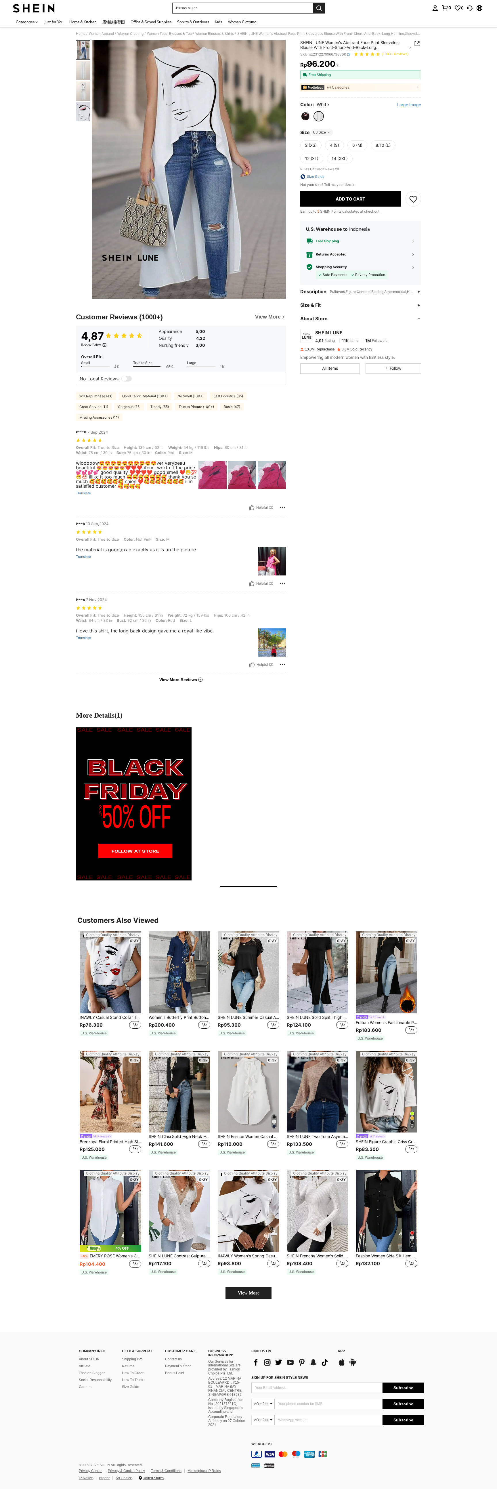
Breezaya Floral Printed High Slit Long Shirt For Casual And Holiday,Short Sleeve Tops (110, 1141)
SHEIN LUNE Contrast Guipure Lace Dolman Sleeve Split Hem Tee (179, 1256)
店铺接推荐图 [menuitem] (113, 22)
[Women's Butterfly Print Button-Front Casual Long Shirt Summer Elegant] (179, 972)
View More (248, 1292)
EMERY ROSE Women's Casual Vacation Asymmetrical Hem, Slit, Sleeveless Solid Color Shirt (111, 1256)
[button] (469, 8)
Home (80, 34)
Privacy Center (90, 1471)
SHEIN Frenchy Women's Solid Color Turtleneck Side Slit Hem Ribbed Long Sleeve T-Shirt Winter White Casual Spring (317, 1256)
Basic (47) (232, 407)
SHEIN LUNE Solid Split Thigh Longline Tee (317, 1017)
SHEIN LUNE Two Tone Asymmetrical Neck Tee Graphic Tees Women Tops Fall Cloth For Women (317, 1136)
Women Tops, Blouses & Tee (169, 34)
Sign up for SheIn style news (279, 1378)
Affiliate (84, 1366)
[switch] (126, 379)
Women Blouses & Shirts (214, 34)
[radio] (305, 116)
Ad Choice (124, 1478)
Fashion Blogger (92, 1373)
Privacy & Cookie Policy (126, 1471)
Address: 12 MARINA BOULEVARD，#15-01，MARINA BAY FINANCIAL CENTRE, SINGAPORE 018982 (225, 1386)
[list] (291, 1362)
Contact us (173, 1359)
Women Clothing (130, 34)
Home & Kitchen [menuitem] (83, 22)
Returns (128, 1366)
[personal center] (435, 8)
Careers (85, 1387)
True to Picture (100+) (196, 407)
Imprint (104, 1478)
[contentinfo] (337, 1454)
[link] (446, 7)
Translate (83, 493)
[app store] (342, 1365)
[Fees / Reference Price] (337, 65)
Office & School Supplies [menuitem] (151, 22)
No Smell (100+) (190, 396)
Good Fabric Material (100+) (145, 396)
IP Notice (86, 1478)
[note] (94, 1033)
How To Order (133, 1373)
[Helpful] (251, 507)
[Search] (319, 8)
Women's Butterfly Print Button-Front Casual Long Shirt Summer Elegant (179, 1017)
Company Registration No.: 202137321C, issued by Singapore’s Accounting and (225, 1406)
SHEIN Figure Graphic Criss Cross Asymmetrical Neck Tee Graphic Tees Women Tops (386, 1141)
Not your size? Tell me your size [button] (326, 185)
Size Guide (130, 1387)
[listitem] (110, 986)
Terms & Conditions (166, 1471)
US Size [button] (319, 132)
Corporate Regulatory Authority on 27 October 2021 (226, 1421)
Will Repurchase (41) (95, 396)
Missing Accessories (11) (99, 417)
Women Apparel (101, 34)
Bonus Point (174, 1373)
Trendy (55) (159, 407)
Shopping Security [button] (331, 267)
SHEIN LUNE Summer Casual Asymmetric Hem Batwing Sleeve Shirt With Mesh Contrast (248, 1017)
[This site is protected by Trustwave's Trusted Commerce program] (255, 1465)
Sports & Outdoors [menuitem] (193, 22)
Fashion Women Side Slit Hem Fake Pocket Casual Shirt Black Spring (386, 1256)
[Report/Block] (282, 507)
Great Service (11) (93, 407)
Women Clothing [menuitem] (242, 22)
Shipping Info (132, 1359)
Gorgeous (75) (129, 407)
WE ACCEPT (261, 1444)
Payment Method (178, 1366)
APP (341, 1351)
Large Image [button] (409, 104)
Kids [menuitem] (218, 22)
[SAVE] (413, 199)
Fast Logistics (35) (228, 396)
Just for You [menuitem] (54, 22)
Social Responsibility (95, 1380)
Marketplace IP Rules (204, 1471)
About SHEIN (89, 1359)
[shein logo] (34, 8)
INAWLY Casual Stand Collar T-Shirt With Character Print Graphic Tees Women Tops (110, 1017)
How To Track (132, 1380)
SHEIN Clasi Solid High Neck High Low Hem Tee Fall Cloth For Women (179, 1136)
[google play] (353, 1365)
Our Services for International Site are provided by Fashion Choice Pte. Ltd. (224, 1368)
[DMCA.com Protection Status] (269, 1465)
